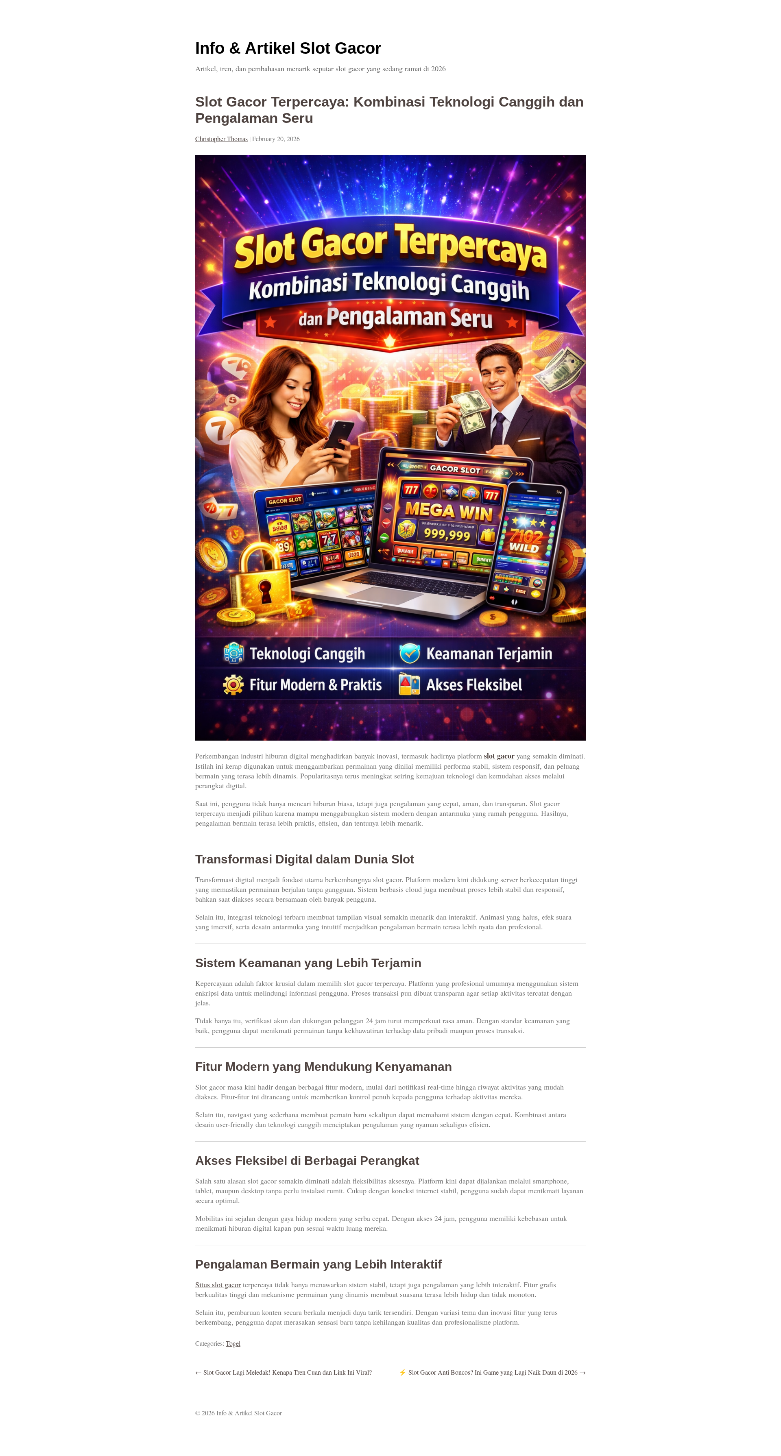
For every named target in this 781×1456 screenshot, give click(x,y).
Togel (233, 1343)
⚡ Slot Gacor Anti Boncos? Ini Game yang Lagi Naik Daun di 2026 (492, 1372)
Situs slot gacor (218, 1284)
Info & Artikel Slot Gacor (288, 48)
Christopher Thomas (221, 138)
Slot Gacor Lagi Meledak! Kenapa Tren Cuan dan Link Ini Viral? (283, 1372)
